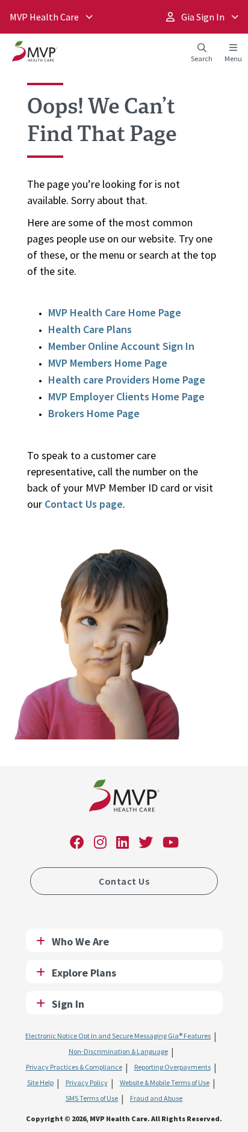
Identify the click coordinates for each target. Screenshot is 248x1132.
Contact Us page (84, 504)
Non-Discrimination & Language (118, 1051)
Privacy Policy (87, 1082)
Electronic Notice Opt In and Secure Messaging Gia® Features (118, 1035)
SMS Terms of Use (92, 1098)
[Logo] (34, 54)
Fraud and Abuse (156, 1098)
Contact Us (124, 881)
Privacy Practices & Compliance (74, 1066)
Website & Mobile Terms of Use (164, 1082)
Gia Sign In (202, 17)
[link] (124, 798)
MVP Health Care (44, 17)
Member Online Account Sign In (121, 346)
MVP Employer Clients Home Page (126, 396)
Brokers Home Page (94, 413)
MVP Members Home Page (107, 363)
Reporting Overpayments (172, 1066)
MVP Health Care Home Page (114, 312)
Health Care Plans (90, 329)
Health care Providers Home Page (126, 380)
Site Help (40, 1082)
